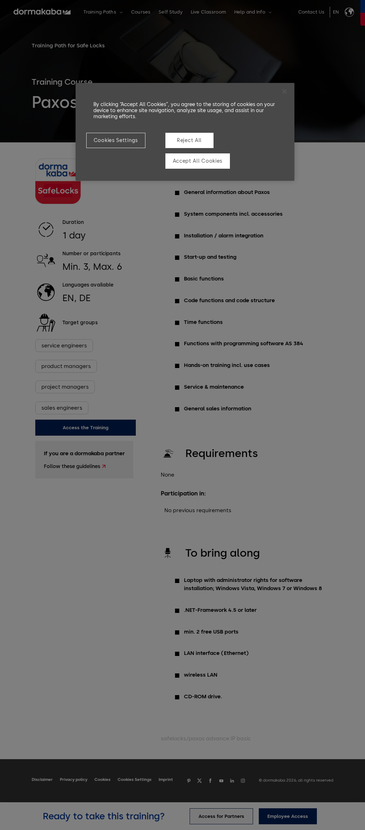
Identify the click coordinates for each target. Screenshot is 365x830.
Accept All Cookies (198, 161)
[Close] (284, 91)
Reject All (189, 140)
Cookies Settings (116, 140)
